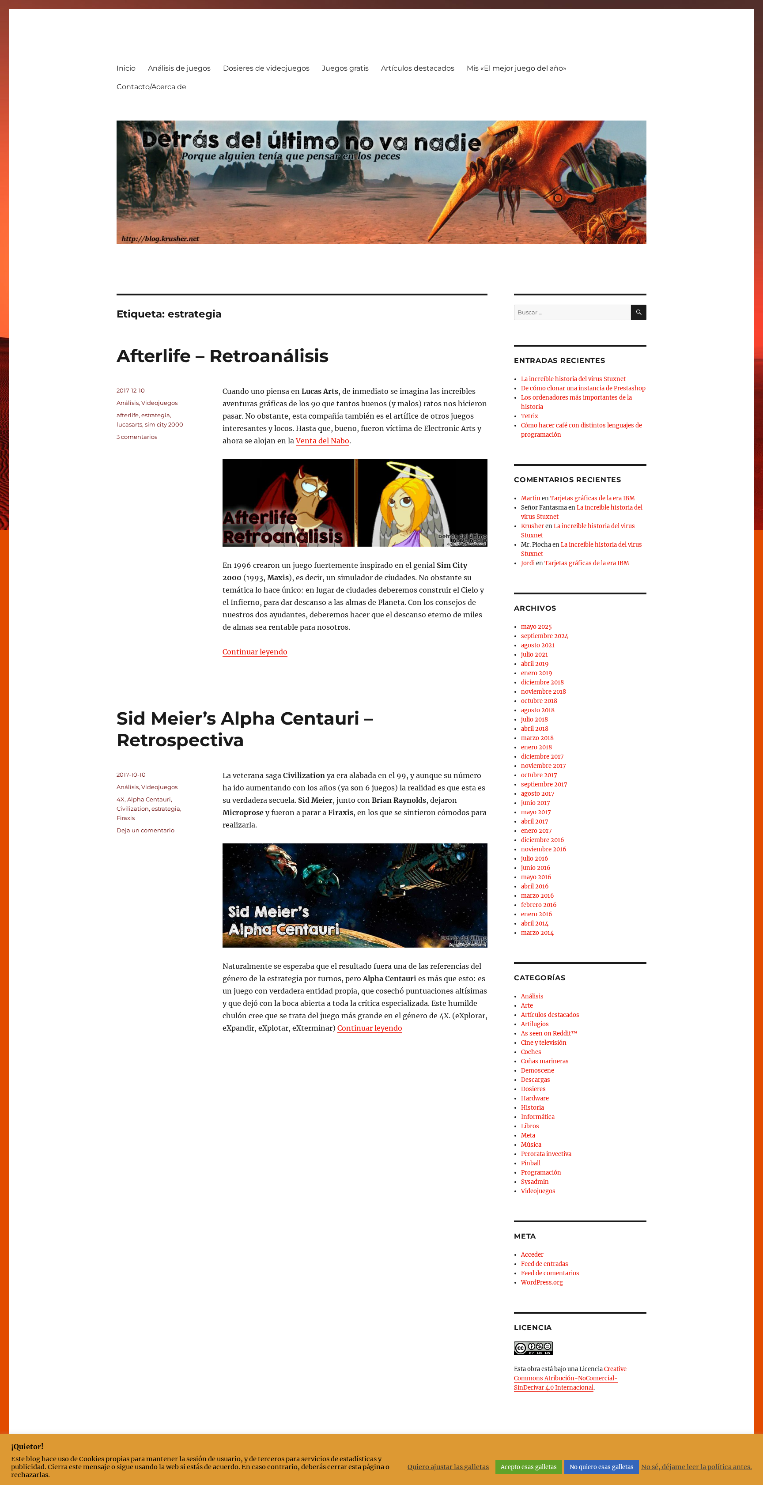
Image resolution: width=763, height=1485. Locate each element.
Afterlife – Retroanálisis (223, 356)
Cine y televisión (544, 1043)
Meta (528, 1135)
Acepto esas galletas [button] (529, 1467)
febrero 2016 (539, 905)
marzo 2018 (537, 738)
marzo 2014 (537, 933)
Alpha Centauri (149, 799)
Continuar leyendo (255, 651)
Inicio (126, 68)
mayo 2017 (536, 812)
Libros (530, 1126)
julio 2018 (534, 719)
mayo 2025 (536, 627)
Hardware (535, 1098)
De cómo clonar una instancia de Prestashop (583, 388)
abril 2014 (534, 923)
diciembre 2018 (542, 682)
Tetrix (529, 416)
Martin (530, 498)
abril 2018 (534, 729)
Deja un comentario (145, 830)
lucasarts (129, 424)
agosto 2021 (538, 645)
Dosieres (533, 1089)
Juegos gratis (345, 68)
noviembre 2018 (543, 691)
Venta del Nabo (322, 440)
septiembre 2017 (544, 784)
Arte (527, 1005)
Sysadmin (535, 1182)
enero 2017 (536, 831)
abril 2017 (534, 821)
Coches (531, 1052)
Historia (532, 1107)
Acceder (532, 1254)
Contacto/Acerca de (151, 87)
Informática (538, 1117)
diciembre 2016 (542, 840)
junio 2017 (535, 803)
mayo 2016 (536, 877)
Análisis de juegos (179, 68)
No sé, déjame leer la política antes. (696, 1467)
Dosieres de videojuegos (266, 68)
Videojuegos (159, 402)
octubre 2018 (539, 701)
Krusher (532, 526)
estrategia (155, 415)
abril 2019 (535, 664)
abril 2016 (535, 886)
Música (531, 1145)
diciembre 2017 (542, 756)
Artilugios (535, 1024)
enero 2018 (536, 747)
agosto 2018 (538, 710)
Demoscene (537, 1070)
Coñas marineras (545, 1061)
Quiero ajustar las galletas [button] (448, 1467)
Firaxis (126, 817)
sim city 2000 (164, 424)
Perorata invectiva (546, 1154)
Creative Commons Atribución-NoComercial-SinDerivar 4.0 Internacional (570, 1378)
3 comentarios (137, 436)
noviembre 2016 (544, 849)
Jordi (528, 563)
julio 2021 (534, 654)
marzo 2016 (537, 895)
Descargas (535, 1080)
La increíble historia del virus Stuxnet (573, 379)
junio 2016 (536, 868)
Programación (541, 1172)
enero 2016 (536, 914)
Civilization (133, 808)
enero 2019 (536, 673)
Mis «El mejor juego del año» (517, 68)
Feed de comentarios (550, 1273)
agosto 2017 (538, 793)
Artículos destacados (417, 68)
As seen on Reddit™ (549, 1033)
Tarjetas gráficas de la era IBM (592, 498)
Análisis (128, 402)
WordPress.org (542, 1282)
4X (121, 799)
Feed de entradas (544, 1264)
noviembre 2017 (543, 766)
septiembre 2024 (544, 636)
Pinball (530, 1163)
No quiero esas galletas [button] (602, 1467)
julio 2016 (534, 858)
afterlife (128, 415)
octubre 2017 (539, 775)
